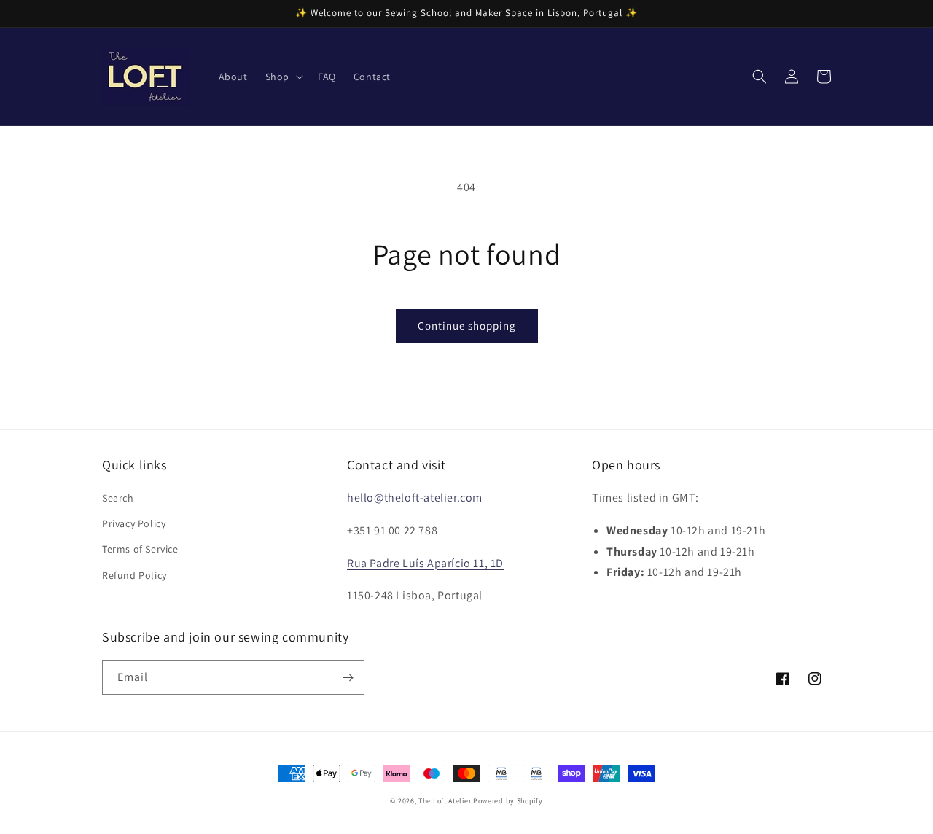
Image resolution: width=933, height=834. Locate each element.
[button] (283, 76)
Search (118, 497)
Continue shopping (467, 325)
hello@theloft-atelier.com (415, 497)
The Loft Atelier (444, 801)
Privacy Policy (133, 523)
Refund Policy (134, 575)
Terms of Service (140, 549)
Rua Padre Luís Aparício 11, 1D (425, 563)
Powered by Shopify (508, 801)
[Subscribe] (348, 677)
